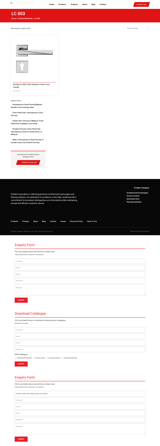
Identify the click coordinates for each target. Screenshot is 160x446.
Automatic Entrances (70, 358)
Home (13, 18)
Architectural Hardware (24, 358)
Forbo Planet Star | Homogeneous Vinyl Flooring (27, 114)
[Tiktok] (146, 212)
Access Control (40, 358)
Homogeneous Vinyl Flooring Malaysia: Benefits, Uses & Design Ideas (26, 106)
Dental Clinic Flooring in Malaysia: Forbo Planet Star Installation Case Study (27, 122)
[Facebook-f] (130, 212)
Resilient (17, 91)
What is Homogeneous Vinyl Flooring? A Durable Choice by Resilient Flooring (27, 141)
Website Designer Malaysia (139, 231)
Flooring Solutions (54, 358)
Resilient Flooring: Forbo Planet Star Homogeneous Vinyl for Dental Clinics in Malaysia (26, 131)
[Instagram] (138, 212)
